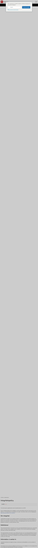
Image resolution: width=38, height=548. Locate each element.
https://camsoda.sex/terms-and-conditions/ (8, 513)
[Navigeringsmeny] (36, 2)
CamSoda (2, 497)
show (5, 504)
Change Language (26, 7)
